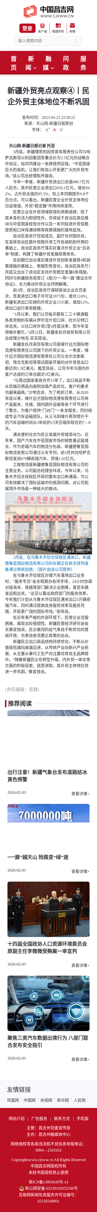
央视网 (46, 1100)
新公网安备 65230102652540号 (51, 1188)
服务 (83, 63)
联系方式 (62, 1118)
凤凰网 (13, 1100)
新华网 (63, 1100)
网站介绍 (17, 1118)
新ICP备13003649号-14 (48, 1182)
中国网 (30, 1100)
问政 (66, 63)
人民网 (80, 1100)
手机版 (83, 1118)
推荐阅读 (20, 704)
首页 (14, 63)
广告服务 (39, 1118)
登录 (27, 28)
